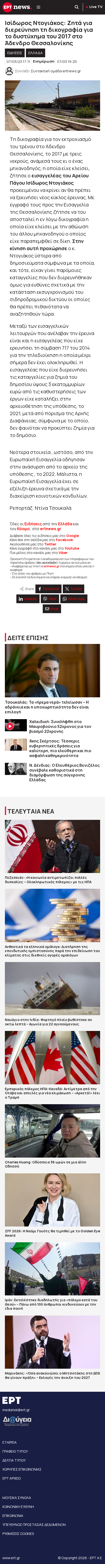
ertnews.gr (51, 566)
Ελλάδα (65, 524)
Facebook (64, 539)
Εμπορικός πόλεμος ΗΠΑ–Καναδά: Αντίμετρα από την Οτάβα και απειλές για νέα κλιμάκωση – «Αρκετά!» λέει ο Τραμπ (52, 1093)
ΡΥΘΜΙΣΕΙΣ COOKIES (18, 1533)
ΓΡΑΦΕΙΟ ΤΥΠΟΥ (15, 1451)
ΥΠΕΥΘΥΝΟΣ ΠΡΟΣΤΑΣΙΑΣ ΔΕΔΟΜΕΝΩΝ (34, 1524)
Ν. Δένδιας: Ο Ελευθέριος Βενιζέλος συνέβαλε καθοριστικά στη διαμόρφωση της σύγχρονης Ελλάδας (64, 772)
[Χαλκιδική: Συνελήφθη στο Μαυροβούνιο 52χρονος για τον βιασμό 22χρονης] (16, 725)
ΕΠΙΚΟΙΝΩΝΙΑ (12, 1515)
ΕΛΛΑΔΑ (35, 52)
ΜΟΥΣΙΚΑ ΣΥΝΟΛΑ (16, 1497)
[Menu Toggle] (38, 7)
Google (72, 535)
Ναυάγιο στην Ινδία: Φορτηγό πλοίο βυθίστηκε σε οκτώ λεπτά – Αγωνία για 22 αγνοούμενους (48, 1021)
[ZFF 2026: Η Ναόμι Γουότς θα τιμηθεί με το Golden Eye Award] (52, 1200)
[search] (77, 7)
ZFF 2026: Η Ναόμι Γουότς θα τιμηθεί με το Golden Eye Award (52, 1233)
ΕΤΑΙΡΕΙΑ (9, 1442)
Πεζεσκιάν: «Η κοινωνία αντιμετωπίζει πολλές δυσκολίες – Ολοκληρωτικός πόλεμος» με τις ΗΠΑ (48, 879)
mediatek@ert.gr (16, 1410)
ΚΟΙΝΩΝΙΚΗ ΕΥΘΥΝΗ (18, 1506)
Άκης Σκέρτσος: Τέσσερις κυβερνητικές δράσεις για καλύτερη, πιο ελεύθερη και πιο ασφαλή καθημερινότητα (60, 748)
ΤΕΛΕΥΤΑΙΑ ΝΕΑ (30, 811)
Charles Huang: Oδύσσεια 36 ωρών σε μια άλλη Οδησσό (45, 1164)
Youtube (72, 548)
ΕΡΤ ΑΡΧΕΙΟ (11, 1478)
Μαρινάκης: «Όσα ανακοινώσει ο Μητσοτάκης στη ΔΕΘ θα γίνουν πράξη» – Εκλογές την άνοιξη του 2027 (52, 1375)
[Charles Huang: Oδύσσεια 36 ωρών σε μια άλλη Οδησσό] (52, 1130)
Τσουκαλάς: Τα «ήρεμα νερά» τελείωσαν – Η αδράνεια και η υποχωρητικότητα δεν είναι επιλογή (47, 707)
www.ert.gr (11, 1558)
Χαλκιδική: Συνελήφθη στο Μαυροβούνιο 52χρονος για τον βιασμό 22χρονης (60, 726)
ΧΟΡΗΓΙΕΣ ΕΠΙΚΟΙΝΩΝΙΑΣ (22, 1469)
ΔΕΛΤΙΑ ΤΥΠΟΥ (14, 1460)
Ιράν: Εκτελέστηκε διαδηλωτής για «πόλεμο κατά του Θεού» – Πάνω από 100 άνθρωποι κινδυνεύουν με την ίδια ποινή (51, 1304)
